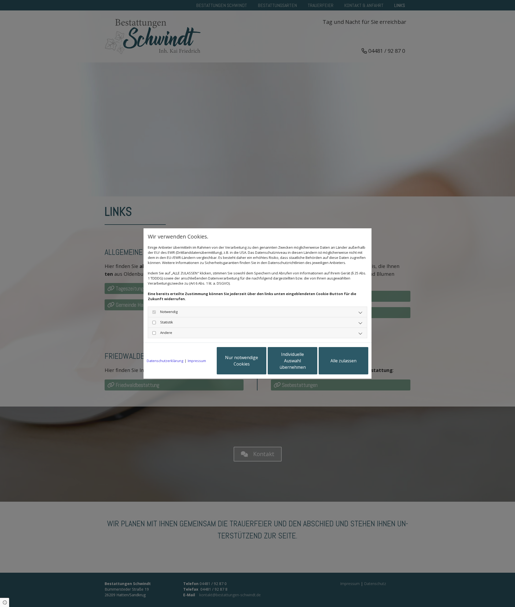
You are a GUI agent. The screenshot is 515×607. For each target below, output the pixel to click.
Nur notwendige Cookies (241, 361)
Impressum (197, 360)
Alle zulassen (343, 361)
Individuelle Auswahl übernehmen (292, 360)
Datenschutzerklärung (165, 360)
